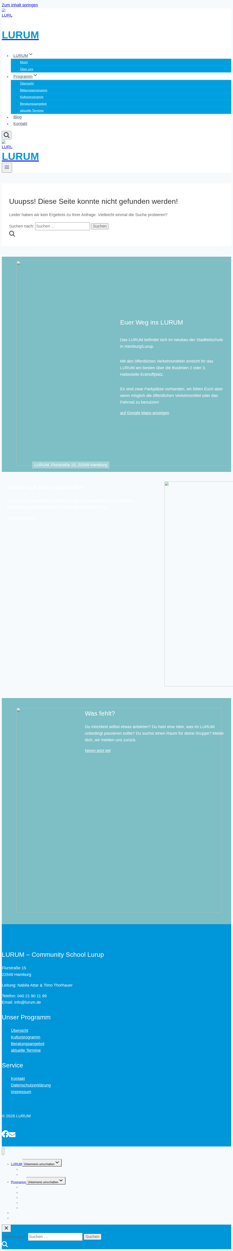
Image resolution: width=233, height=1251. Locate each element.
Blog (17, 117)
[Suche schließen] (6, 1228)
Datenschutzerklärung (31, 1085)
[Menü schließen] (3, 1151)
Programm (18, 1182)
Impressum (21, 1092)
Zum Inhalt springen (20, 5)
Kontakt (20, 123)
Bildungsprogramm (33, 90)
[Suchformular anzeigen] (6, 135)
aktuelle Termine (32, 110)
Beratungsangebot (33, 103)
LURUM (16, 1164)
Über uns (26, 69)
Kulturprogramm (31, 97)
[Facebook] (5, 1133)
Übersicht (27, 83)
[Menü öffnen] (7, 168)
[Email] (12, 1133)
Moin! (24, 62)
